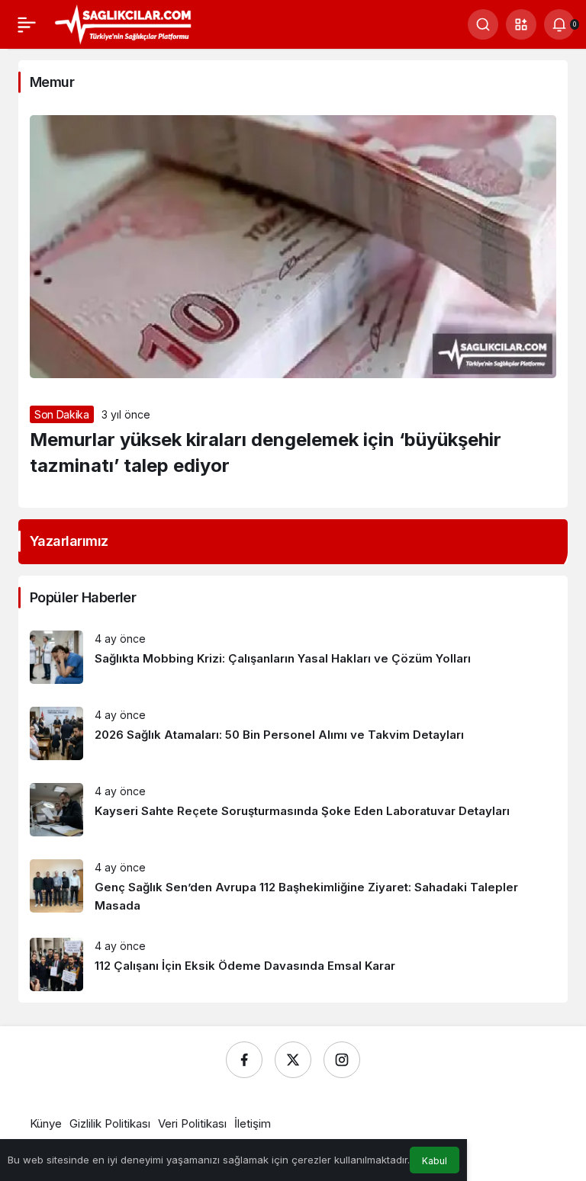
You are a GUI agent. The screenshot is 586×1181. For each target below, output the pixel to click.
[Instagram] (342, 1059)
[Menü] (26, 24)
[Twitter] (293, 1059)
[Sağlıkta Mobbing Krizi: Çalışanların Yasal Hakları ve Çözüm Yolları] (293, 657)
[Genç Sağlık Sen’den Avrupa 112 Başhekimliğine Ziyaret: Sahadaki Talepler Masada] (293, 887)
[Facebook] (244, 1059)
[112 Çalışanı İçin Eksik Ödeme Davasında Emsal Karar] (293, 964)
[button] (521, 24)
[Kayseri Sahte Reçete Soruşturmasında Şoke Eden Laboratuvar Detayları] (293, 810)
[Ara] (483, 24)
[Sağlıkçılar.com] (123, 22)
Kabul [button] (434, 1161)
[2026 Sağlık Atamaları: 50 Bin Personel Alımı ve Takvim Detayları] (293, 733)
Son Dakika (61, 414)
